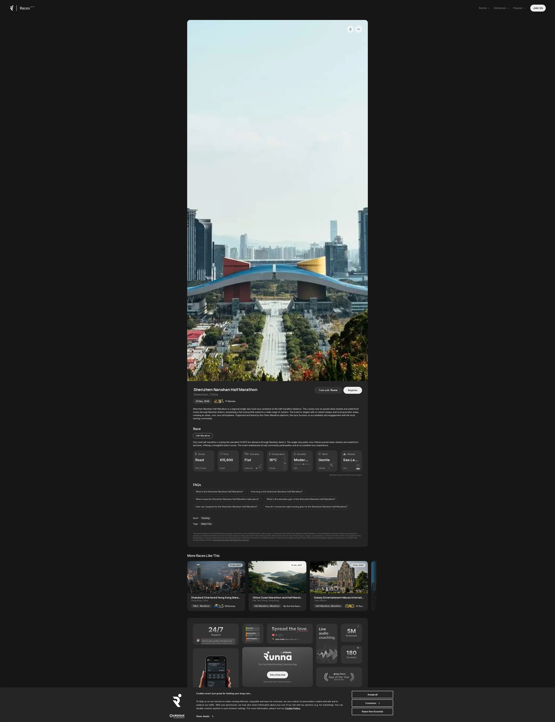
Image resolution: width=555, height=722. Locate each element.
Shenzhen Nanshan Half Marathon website (231, 540)
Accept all (373, 694)
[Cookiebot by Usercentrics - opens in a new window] (177, 716)
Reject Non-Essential (372, 711)
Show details (202, 716)
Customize (370, 703)
